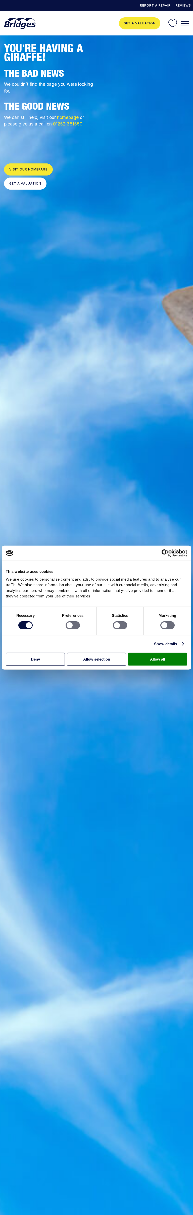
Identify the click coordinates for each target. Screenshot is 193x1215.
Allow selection (96, 659)
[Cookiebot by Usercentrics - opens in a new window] (165, 553)
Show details (165, 644)
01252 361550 (67, 123)
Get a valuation (140, 23)
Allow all (157, 659)
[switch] (73, 625)
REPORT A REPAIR (155, 5)
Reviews (183, 5)
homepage (68, 117)
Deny (35, 659)
